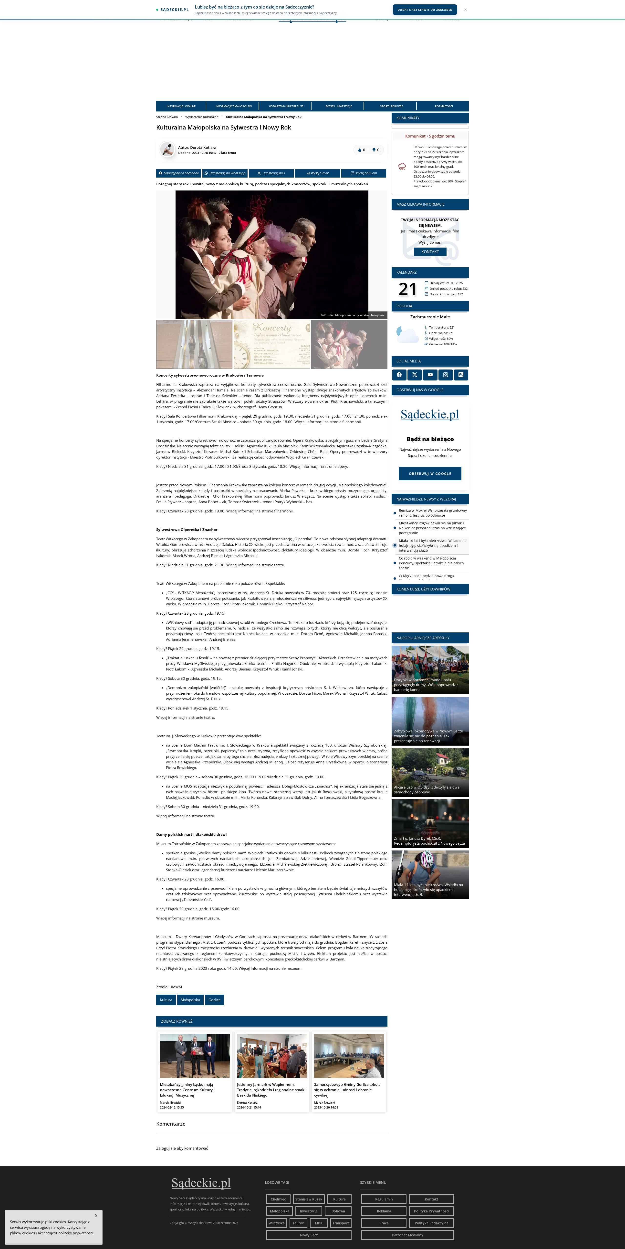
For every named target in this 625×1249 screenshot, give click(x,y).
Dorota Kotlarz (203, 147)
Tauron (298, 1223)
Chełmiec (278, 1199)
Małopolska (190, 999)
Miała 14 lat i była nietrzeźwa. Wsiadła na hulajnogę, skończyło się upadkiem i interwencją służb (433, 533)
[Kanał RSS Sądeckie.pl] (461, 375)
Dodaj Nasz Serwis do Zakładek (425, 9)
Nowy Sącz (309, 1235)
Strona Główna (167, 117)
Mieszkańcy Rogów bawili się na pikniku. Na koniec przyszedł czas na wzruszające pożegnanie (432, 515)
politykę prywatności (75, 1232)
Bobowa (338, 1211)
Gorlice (214, 999)
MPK (319, 1223)
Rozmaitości (444, 106)
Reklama (384, 1211)
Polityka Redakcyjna (431, 1223)
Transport (341, 1223)
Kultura (166, 999)
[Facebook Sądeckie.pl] (399, 375)
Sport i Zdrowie (391, 106)
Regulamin (384, 1199)
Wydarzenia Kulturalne (286, 106)
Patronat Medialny (407, 1235)
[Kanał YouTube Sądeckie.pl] (430, 375)
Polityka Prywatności (431, 1211)
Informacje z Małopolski (234, 106)
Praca (384, 1223)
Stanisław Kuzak (308, 1199)
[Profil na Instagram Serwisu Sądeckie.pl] (445, 375)
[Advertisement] (312, 64)
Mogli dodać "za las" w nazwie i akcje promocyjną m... (430, 609)
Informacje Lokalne (181, 106)
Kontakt (430, 251)
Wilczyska (277, 1223)
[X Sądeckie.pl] (414, 375)
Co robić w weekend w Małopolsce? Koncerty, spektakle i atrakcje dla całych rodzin (431, 550)
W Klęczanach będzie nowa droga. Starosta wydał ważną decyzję (427, 565)
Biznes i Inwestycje (339, 106)
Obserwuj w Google (430, 473)
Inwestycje (309, 1211)
